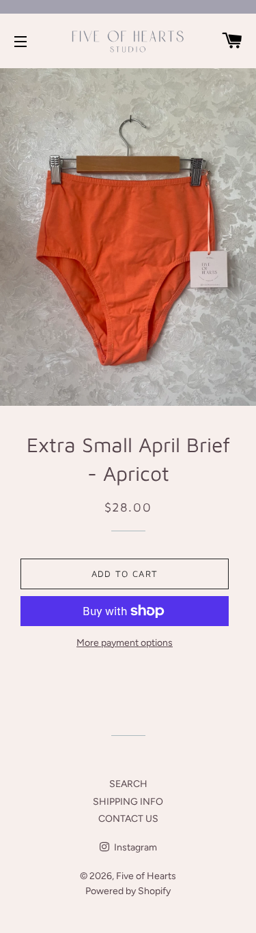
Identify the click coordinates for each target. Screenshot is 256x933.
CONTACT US (128, 819)
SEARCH (128, 784)
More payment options (124, 643)
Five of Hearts (146, 876)
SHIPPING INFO (128, 802)
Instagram (134, 847)
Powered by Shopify (128, 891)
